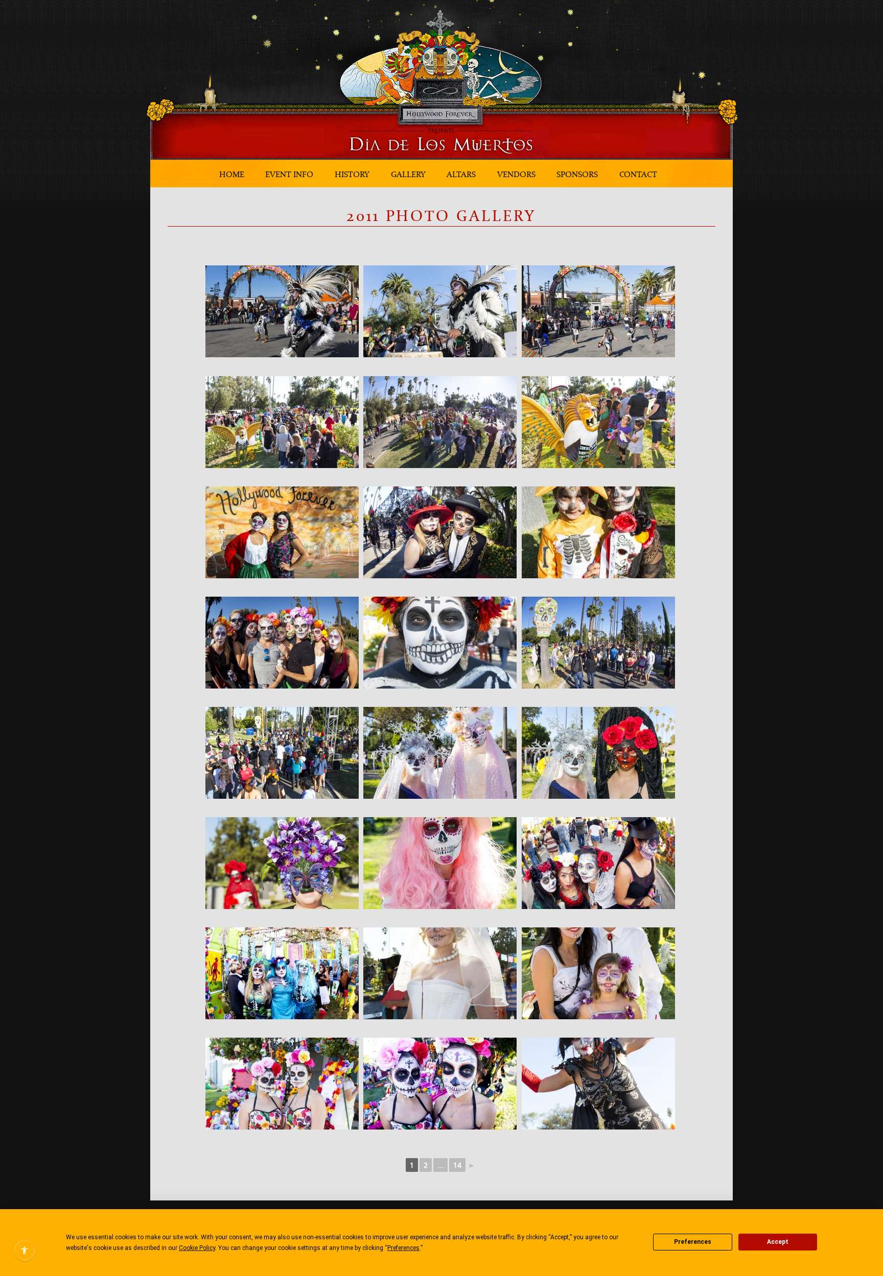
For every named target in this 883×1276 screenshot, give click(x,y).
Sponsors (577, 174)
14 (457, 1165)
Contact (638, 174)
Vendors (516, 174)
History (352, 174)
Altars (461, 174)
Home (231, 174)
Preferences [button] (403, 1248)
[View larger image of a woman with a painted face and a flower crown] (282, 863)
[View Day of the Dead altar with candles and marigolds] (440, 1084)
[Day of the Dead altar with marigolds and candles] (440, 753)
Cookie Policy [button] (197, 1248)
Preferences (692, 1241)
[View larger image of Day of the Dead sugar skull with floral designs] (598, 643)
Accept (777, 1241)
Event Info (289, 174)
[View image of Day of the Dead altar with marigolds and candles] (282, 643)
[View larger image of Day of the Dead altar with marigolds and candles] (440, 643)
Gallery (408, 174)
